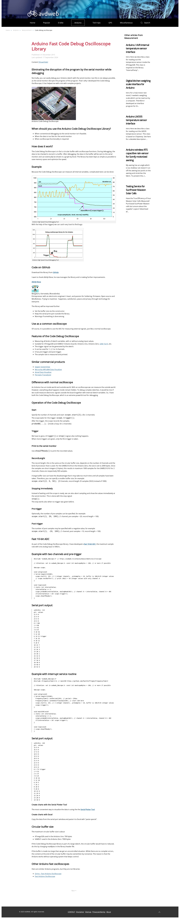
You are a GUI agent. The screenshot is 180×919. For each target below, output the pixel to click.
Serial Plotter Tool (88, 809)
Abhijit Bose (36, 282)
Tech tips (97, 22)
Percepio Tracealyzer (43, 375)
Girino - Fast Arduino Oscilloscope (48, 874)
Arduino (77, 22)
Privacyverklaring (98, 912)
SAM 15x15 (104, 344)
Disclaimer (80, 912)
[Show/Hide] (43, 62)
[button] (151, 13)
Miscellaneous (126, 22)
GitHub (56, 272)
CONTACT (71, 912)
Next (73, 891)
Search (147, 22)
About (108, 912)
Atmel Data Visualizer (43, 372)
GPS (110, 22)
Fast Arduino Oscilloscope (45, 876)
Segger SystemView (42, 367)
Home (32, 22)
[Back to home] (43, 13)
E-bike (60, 22)
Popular (46, 22)
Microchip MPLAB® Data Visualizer (48, 369)
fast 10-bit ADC (90, 544)
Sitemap (88, 912)
